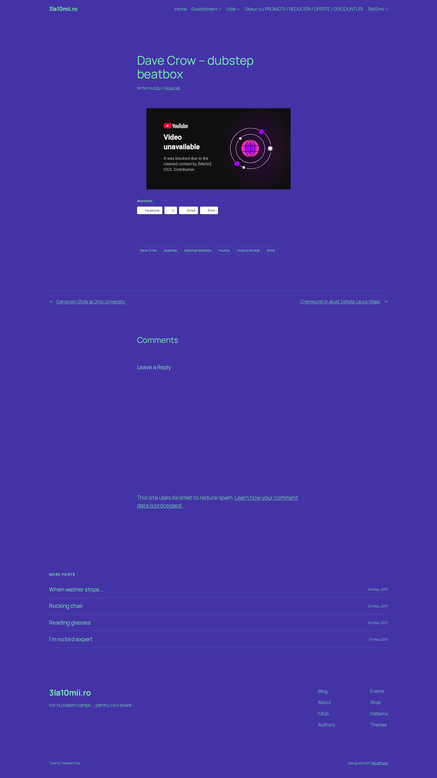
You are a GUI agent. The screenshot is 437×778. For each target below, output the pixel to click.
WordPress (379, 763)
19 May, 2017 (378, 639)
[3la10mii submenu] (386, 9)
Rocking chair (66, 606)
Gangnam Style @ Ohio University (90, 301)
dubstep (170, 250)
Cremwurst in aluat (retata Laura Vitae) (340, 301)
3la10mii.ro (63, 9)
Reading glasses (70, 622)
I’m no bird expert (71, 639)
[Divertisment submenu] (220, 9)
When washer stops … (76, 589)
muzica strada (248, 250)
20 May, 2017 (378, 589)
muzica (224, 250)
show (271, 250)
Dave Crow (148, 250)
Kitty (157, 87)
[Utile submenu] (238, 9)
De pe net (172, 87)
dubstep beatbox (198, 250)
